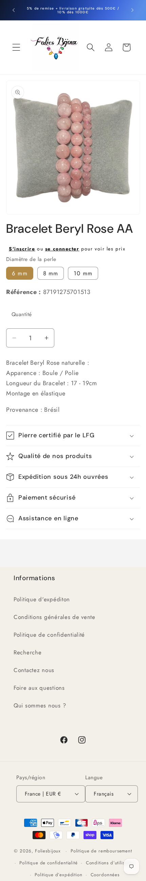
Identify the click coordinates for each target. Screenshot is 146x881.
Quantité (22, 314)
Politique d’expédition (58, 874)
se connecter (62, 248)
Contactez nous (34, 670)
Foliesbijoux (48, 851)
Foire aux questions (39, 688)
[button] (16, 47)
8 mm (50, 273)
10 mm (83, 273)
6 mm (20, 273)
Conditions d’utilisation (110, 863)
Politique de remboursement (101, 851)
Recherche (27, 652)
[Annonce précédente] (13, 10)
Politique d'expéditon (42, 599)
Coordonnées (105, 874)
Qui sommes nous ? (40, 705)
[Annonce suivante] (132, 10)
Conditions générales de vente (54, 617)
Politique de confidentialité (49, 635)
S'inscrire (22, 248)
